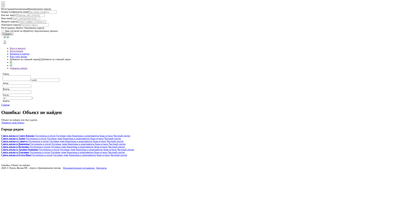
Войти (19, 28)
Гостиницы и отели (45, 135)
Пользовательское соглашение (79, 168)
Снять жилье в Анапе (13, 138)
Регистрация (7, 28)
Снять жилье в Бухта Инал (16, 155)
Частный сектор (121, 135)
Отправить (7, 34)
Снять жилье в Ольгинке (15, 152)
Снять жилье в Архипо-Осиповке (19, 149)
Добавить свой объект (12, 122)
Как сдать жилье (18, 56)
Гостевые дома (64, 135)
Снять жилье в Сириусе (14, 141)
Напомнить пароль (34, 28)
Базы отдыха (106, 135)
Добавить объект (18, 68)
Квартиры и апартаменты (85, 135)
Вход (18, 48)
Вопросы (19, 53)
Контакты (101, 168)
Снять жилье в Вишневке (15, 144)
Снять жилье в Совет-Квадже (18, 135)
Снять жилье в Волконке (15, 146)
